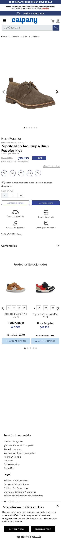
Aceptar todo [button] (16, 529)
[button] (5, 174)
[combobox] (30, 28)
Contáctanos (12, 501)
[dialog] (30, 522)
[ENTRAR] (57, 21)
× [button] (57, 506)
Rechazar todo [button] (43, 529)
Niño (25, 36)
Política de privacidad (12, 521)
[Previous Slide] (34, 308)
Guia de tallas (51, 166)
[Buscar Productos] (56, 28)
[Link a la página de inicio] (4, 36)
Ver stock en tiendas (11, 233)
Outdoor (35, 36)
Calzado (15, 36)
